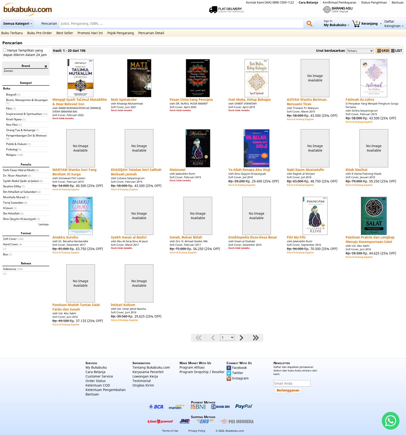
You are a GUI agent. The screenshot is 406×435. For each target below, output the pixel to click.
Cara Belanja (308, 2)
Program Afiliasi (192, 367)
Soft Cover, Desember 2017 (69, 244)
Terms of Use (170, 430)
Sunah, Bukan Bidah (186, 237)
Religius (11, 155)
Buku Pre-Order (39, 33)
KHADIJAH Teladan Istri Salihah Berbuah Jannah (136, 171)
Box (5, 254)
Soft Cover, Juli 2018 (240, 177)
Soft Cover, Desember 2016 (245, 244)
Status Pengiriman (374, 2)
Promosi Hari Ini (90, 33)
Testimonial (142, 381)
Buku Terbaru (12, 33)
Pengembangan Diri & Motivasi (26, 135)
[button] (288, 390)
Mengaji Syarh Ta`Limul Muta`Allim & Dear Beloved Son (79, 101)
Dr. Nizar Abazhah (15, 175)
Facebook (239, 367)
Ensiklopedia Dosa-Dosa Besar (252, 237)
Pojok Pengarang (120, 33)
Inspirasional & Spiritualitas (24, 114)
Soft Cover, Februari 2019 (361, 114)
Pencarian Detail (151, 33)
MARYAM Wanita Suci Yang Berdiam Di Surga (74, 171)
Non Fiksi (12, 124)
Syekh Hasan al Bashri (129, 237)
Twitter (237, 373)
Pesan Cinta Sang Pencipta (191, 99)
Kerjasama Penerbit (148, 372)
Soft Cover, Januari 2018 (360, 177)
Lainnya (44, 224)
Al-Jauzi (8, 208)
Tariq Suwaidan (13, 202)
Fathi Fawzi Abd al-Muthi (19, 170)
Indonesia (9, 269)
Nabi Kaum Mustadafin (305, 169)
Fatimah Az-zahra (360, 99)
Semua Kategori (16, 23)
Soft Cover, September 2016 (304, 244)
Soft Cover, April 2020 (183, 107)
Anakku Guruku (65, 237)
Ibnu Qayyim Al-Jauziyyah (19, 219)
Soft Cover (10, 239)
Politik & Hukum (16, 144)
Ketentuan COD (98, 385)
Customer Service (99, 376)
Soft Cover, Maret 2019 (301, 111)
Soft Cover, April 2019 (241, 107)
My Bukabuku (96, 367)
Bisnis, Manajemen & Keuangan (27, 100)
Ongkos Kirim (143, 385)
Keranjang (367, 23)
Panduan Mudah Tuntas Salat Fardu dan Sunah (76, 306)
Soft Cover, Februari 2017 (185, 244)
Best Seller (64, 33)
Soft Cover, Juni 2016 (358, 249)
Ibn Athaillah (11, 213)
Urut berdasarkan (330, 50)
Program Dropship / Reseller (202, 372)
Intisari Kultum (123, 304)
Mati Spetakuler (124, 99)
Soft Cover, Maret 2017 (125, 244)
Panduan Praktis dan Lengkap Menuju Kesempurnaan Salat (370, 239)
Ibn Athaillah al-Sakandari (20, 191)
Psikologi (12, 149)
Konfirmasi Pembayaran (339, 2)
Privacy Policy (196, 430)
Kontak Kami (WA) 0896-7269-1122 (270, 2)
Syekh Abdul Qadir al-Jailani (21, 181)
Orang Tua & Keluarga (20, 130)
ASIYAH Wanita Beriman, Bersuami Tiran (307, 101)
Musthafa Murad (14, 197)
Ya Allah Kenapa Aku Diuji (249, 169)
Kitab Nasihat (356, 169)
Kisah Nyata (14, 119)
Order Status (96, 381)
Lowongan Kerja (145, 376)
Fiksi (9, 108)
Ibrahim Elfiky (12, 186)
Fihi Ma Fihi (296, 237)
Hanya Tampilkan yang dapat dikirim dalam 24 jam (25, 52)
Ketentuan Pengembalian (106, 389)
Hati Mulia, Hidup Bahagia (249, 99)
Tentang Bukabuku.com (151, 367)
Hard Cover (10, 244)
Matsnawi (177, 169)
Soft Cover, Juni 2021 (123, 107)
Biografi (11, 94)
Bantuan (398, 2)
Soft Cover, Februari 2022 (68, 115)
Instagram (240, 378)
